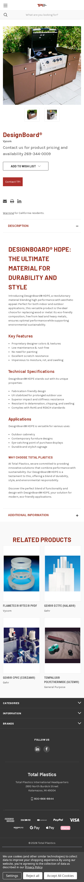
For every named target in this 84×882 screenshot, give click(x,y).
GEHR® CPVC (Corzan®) (19, 677)
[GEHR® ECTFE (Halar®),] (62, 573)
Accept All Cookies (60, 876)
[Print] (12, 201)
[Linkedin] (19, 201)
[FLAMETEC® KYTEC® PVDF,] (21, 573)
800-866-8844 (44, 798)
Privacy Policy (33, 867)
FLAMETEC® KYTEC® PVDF (20, 606)
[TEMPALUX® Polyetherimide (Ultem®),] (62, 645)
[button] (42, 226)
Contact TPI (12, 181)
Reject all (32, 876)
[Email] (5, 201)
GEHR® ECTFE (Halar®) (59, 606)
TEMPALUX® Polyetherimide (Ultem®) (61, 680)
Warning (8, 213)
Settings (12, 876)
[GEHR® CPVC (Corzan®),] (21, 645)
